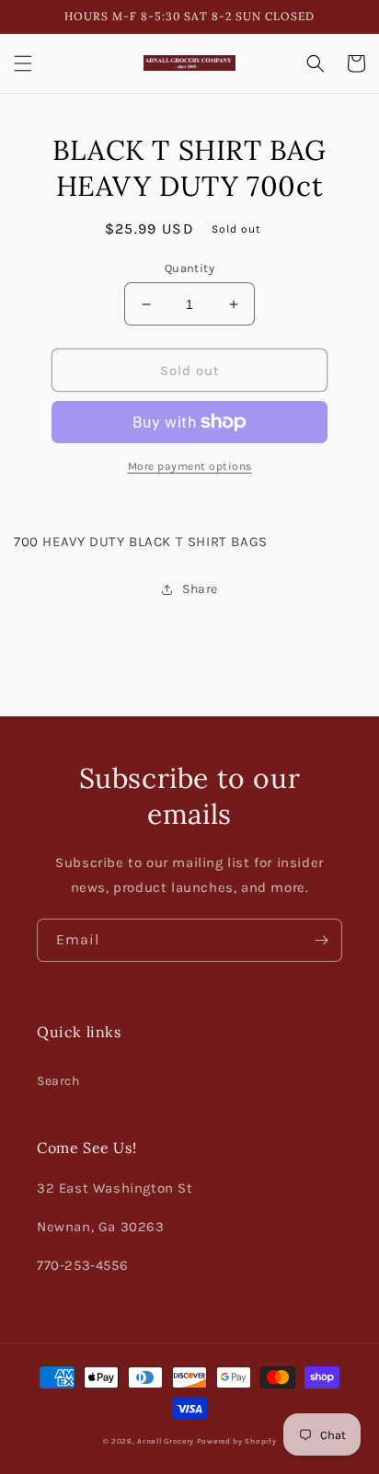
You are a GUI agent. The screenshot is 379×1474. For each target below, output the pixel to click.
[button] (23, 63)
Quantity (189, 268)
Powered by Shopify (237, 1440)
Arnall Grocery (165, 1440)
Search (58, 1081)
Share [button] (200, 589)
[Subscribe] (321, 940)
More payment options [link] (190, 466)
